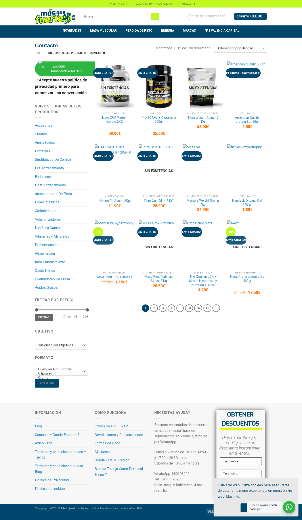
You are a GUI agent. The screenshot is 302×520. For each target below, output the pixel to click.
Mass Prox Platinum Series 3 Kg (159, 279)
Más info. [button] (233, 496)
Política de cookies (50, 489)
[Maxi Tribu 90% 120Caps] (114, 244)
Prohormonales (47, 245)
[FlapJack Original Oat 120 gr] (247, 168)
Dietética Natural (48, 228)
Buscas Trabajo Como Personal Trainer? (119, 472)
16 (207, 308)
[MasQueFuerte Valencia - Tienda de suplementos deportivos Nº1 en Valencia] (55, 16)
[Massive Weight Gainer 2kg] (203, 168)
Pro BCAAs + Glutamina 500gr (159, 120)
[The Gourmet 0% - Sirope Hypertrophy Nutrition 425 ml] (203, 244)
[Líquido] (60, 382)
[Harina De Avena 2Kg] (114, 168)
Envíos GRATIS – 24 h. (112, 426)
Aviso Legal (44, 443)
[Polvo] (60, 386)
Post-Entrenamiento (50, 185)
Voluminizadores (48, 219)
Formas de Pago (107, 443)
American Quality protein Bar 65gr (247, 120)
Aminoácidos (45, 142)
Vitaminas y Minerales (52, 236)
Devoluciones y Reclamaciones (119, 435)
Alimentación (45, 253)
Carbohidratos (46, 211)
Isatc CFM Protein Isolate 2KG (114, 120)
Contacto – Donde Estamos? (57, 435)
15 (198, 308)
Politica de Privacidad (52, 480)
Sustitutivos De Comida (53, 159)
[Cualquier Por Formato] (60, 369)
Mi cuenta (102, 452)
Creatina (41, 134)
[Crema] (60, 378)
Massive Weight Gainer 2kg (203, 203)
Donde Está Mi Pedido (112, 460)
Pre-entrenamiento (49, 168)
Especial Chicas (47, 202)
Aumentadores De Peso (53, 194)
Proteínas (42, 151)
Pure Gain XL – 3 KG (158, 201)
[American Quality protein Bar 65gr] (247, 85)
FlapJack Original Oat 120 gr (247, 203)
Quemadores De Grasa (52, 279)
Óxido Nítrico (45, 270)
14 (189, 308)
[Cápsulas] (60, 373)
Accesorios (44, 125)
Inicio (38, 53)
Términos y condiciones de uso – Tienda (60, 455)
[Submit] (155, 16)
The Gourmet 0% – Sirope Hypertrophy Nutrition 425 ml (203, 281)
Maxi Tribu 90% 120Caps (114, 277)
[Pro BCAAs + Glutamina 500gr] (159, 85)
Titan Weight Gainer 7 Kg (202, 120)
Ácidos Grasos (46, 287)
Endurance (43, 177)
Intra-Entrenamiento (50, 262)
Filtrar (44, 317)
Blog (38, 426)
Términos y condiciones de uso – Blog (60, 469)
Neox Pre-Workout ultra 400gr (247, 279)
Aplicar (47, 383)
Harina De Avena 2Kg (114, 201)
